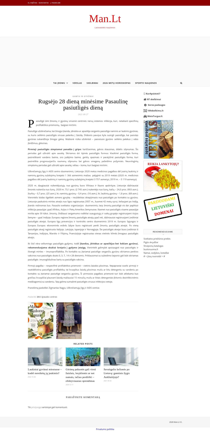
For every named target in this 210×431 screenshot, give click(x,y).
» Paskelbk (55, 3)
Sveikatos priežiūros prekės (157, 238)
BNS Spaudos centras (47, 296)
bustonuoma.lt (151, 249)
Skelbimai (92, 83)
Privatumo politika (105, 429)
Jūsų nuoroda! (154, 256)
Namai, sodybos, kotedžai (156, 252)
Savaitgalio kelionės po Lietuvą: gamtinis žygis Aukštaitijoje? (117, 373)
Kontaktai (44, 3)
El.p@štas (32, 3)
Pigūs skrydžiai (151, 242)
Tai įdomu (59, 83)
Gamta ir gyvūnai (83, 96)
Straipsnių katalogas (153, 245)
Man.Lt (105, 18)
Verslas (77, 83)
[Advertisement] (105, 58)
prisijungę (36, 407)
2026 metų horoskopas (117, 83)
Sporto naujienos (146, 83)
